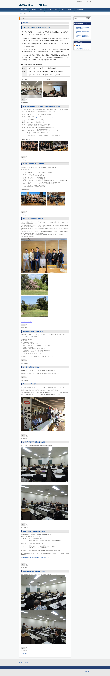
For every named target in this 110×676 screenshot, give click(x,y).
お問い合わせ (80, 9)
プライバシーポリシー (24, 662)
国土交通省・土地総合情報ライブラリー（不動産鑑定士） (82, 36)
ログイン (87, 671)
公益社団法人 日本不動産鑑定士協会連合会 (82, 27)
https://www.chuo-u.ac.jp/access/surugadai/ (45, 117)
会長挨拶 (34, 9)
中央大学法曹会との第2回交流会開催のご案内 (34, 531)
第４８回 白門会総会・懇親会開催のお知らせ (35, 163)
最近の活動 (26, 22)
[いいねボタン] (23, 99)
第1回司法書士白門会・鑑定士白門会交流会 (34, 571)
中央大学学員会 (79, 48)
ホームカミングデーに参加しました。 (32, 384)
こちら (30, 336)
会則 (63, 9)
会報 (56, 9)
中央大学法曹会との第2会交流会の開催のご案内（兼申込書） (35, 557)
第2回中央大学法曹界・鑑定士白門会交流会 (34, 442)
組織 (41, 9)
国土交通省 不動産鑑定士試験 (82, 32)
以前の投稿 (24, 653)
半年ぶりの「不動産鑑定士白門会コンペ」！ (34, 218)
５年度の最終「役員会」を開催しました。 (33, 331)
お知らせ (49, 9)
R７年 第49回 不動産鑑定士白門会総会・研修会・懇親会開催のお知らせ (41, 106)
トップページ (24, 9)
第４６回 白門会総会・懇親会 (31, 367)
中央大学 (78, 45)
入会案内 (70, 9)
